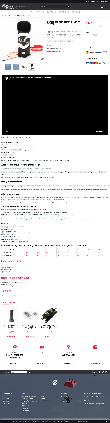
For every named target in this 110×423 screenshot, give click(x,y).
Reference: (50, 28)
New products (45, 400)
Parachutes (40, 12)
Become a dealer (26, 405)
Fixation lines (64, 12)
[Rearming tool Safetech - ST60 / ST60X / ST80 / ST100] (11, 315)
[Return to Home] (2, 16)
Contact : (97, 1)
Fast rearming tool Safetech (11, 326)
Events (43, 396)
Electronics (51, 12)
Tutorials (63, 398)
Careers (24, 407)
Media (43, 398)
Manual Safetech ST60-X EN (56, 51)
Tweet (50, 41)
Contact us (25, 408)
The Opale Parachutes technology (28, 399)
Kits (30, 12)
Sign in (87, 1)
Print (50, 45)
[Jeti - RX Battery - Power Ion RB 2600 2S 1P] (49, 315)
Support (63, 400)
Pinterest (71, 41)
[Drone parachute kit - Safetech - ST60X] (8, 67)
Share (56, 41)
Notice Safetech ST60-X (55, 48)
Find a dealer (25, 410)
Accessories (76, 12)
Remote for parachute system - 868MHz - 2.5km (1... (30, 327)
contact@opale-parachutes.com (95, 403)
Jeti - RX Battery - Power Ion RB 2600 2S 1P (49, 327)
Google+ (64, 41)
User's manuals (65, 396)
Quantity (88, 32)
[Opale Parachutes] (8, 6)
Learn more (14, 363)
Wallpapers (64, 401)
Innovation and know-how (29, 396)
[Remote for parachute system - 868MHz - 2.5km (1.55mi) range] (30, 315)
